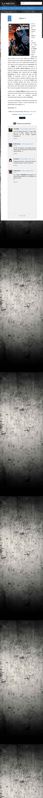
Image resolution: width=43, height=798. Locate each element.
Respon (15, 138)
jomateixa (16, 159)
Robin (30, 114)
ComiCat (23, 8)
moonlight (16, 129)
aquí (23, 104)
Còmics (20, 114)
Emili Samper (32, 111)
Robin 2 (22, 19)
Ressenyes (25, 114)
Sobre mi (17, 8)
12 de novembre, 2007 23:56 (27, 129)
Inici (12, 8)
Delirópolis (30, 8)
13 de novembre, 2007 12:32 (27, 159)
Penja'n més (22, 215)
